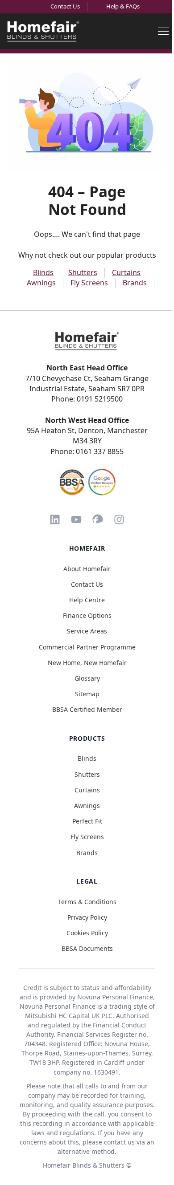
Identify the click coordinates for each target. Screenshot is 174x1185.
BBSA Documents (87, 948)
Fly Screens (89, 283)
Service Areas (87, 631)
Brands (135, 283)
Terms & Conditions (87, 901)
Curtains (126, 272)
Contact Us (65, 6)
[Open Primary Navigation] (163, 31)
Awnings (41, 283)
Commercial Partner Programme (87, 647)
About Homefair (87, 568)
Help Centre (87, 600)
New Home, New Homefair (87, 662)
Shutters (82, 272)
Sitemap (87, 694)
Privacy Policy (87, 917)
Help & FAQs (123, 6)
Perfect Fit (87, 821)
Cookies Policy (87, 933)
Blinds (43, 272)
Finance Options (87, 615)
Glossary (87, 678)
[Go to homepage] (87, 341)
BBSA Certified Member (87, 709)
